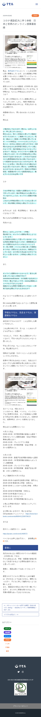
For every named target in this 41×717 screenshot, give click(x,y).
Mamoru (21, 713)
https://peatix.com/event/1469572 (15, 534)
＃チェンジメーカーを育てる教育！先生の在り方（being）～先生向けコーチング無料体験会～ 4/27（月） (21, 608)
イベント (7, 636)
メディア (7, 628)
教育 (7, 651)
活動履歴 (7, 632)
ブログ (7, 640)
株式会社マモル (14, 71)
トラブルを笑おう (10, 614)
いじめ (7, 643)
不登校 (7, 647)
